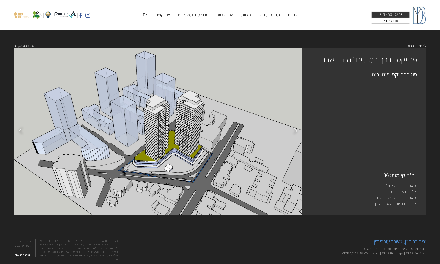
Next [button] (294, 130)
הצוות (246, 15)
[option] (158, 131)
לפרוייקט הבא (417, 45)
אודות (293, 15)
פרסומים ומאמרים (193, 15)
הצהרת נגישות (22, 255)
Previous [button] (21, 130)
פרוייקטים (224, 15)
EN (145, 15)
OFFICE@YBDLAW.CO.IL (356, 253)
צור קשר (163, 15)
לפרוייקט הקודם (24, 45)
